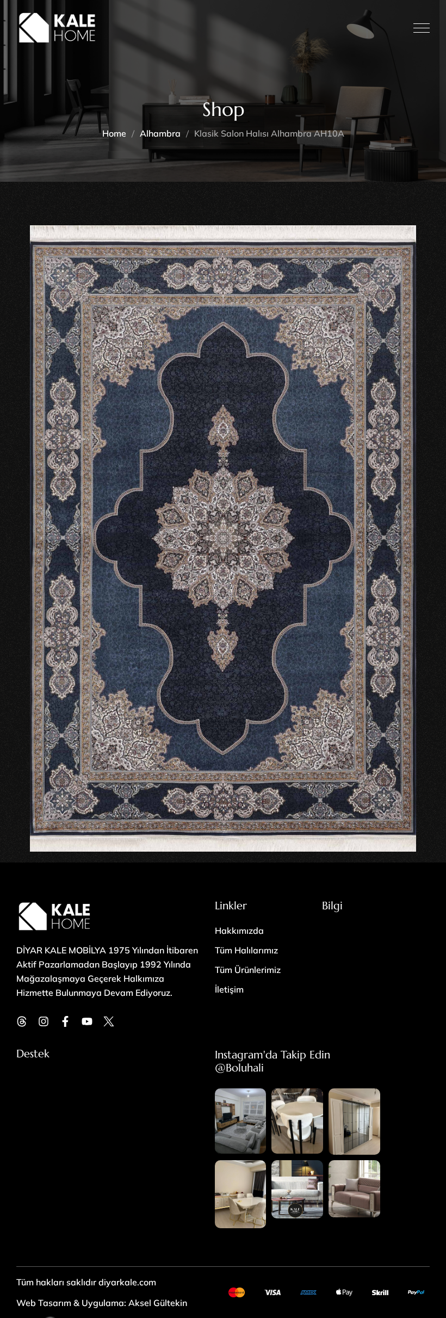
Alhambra (160, 133)
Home (114, 133)
